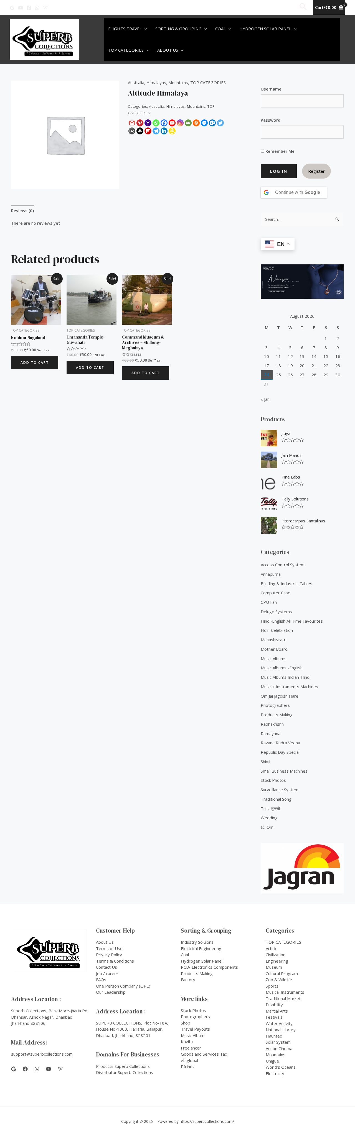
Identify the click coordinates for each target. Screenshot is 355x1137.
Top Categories (126, 50)
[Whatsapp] (156, 122)
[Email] (188, 122)
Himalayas (156, 82)
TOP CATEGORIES (208, 82)
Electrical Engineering (201, 948)
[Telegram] (156, 130)
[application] (144, 28)
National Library (281, 1029)
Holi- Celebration (277, 630)
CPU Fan (269, 602)
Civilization (275, 954)
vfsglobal (189, 1060)
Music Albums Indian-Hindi (285, 677)
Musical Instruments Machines (289, 686)
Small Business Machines (284, 771)
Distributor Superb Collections (124, 1072)
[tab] (22, 211)
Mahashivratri (273, 639)
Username (271, 89)
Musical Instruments (285, 992)
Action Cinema (279, 1048)
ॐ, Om (267, 827)
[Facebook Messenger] (204, 122)
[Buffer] (139, 130)
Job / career (107, 973)
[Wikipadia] (45, 7)
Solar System (278, 1042)
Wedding (269, 817)
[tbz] (302, 281)
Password (270, 120)
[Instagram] (180, 122)
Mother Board (274, 649)
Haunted (274, 1036)
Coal (220, 28)
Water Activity (279, 1023)
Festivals (274, 1017)
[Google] (12, 7)
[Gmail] (131, 122)
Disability (274, 1004)
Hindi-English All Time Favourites (292, 621)
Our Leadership (111, 992)
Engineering (277, 961)
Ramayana (270, 733)
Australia (136, 82)
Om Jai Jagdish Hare (279, 696)
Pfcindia (188, 1066)
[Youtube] (172, 122)
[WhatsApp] (37, 7)
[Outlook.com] (212, 122)
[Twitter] (220, 122)
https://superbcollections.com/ (207, 1121)
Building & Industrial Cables (286, 583)
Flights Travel (125, 28)
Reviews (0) (22, 210)
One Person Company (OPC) (123, 986)
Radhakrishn (272, 724)
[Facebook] (28, 7)
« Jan (265, 399)
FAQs (101, 979)
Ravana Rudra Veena (280, 742)
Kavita (187, 1041)
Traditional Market (283, 998)
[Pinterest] (139, 122)
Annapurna (271, 574)
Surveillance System (279, 789)
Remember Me (279, 151)
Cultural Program (282, 973)
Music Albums (273, 658)
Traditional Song (276, 799)
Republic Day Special (280, 752)
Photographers (275, 705)
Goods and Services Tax (204, 1054)
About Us (167, 50)
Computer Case (275, 592)
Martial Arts (277, 1011)
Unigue (272, 1061)
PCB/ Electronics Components (209, 967)
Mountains (178, 82)
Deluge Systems (276, 611)
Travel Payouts (195, 1029)
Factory (188, 979)
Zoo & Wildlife (279, 979)
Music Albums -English (282, 667)
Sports (272, 986)
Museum (274, 967)
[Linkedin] (164, 130)
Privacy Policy (109, 954)
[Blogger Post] (131, 130)
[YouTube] (20, 7)
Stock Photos (273, 780)
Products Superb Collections (123, 1066)
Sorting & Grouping (178, 28)
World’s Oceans (281, 1067)
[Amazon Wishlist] (172, 130)
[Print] (196, 122)
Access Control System (283, 564)
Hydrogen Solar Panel (265, 28)
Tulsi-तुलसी (270, 808)
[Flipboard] (147, 130)
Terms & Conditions (115, 961)
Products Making (277, 714)
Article (272, 948)
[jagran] (302, 868)
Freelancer (191, 1048)
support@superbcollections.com (42, 1054)
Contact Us (106, 967)
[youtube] (48, 1068)
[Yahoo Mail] (147, 122)
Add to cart (35, 362)
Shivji (265, 761)
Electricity (275, 1073)
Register (316, 171)
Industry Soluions (197, 942)
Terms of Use (109, 948)
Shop (185, 1023)
